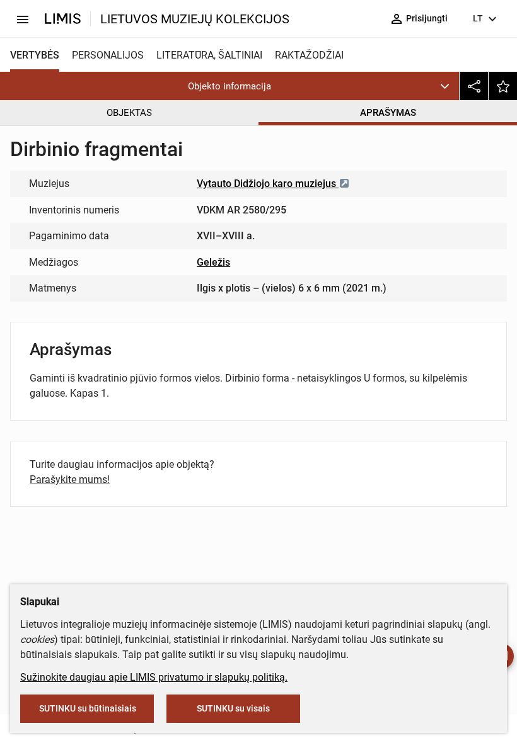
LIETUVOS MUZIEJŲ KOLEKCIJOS (194, 18)
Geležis (213, 262)
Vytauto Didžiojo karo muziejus (268, 184)
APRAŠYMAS (388, 112)
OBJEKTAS (129, 112)
